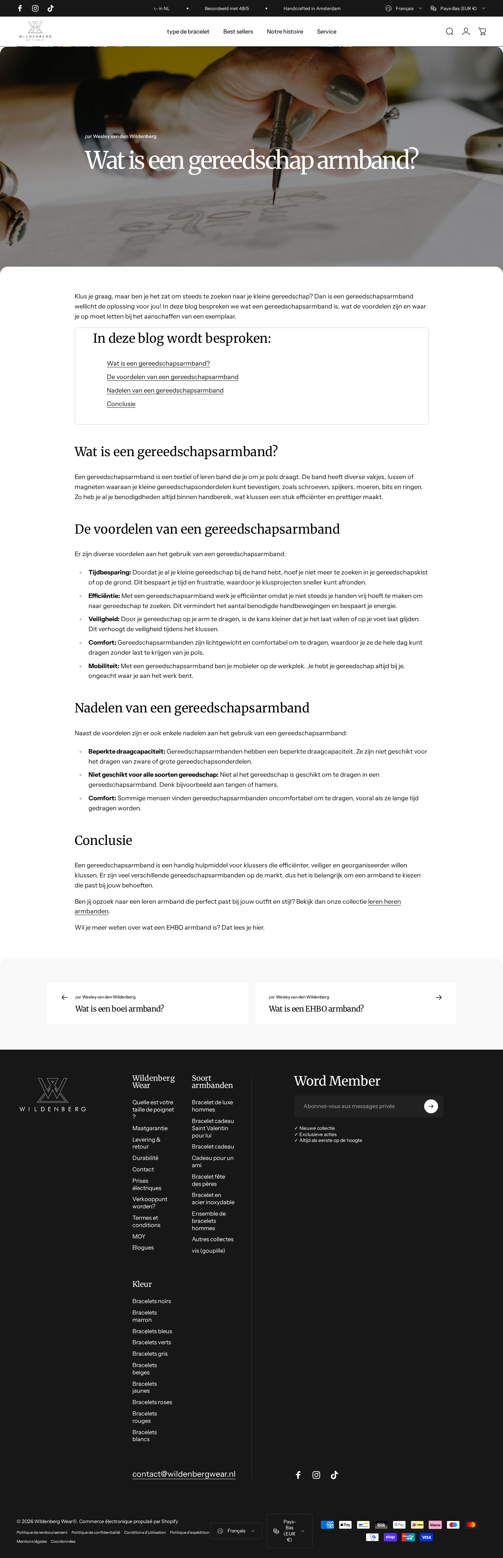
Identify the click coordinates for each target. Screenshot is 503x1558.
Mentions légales (32, 1541)
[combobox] (404, 8)
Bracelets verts (151, 1342)
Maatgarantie (150, 1128)
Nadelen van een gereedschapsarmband (165, 390)
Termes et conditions (146, 1221)
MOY (139, 1236)
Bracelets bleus (152, 1331)
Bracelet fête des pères (208, 1180)
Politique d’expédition (189, 1532)
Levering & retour (146, 1143)
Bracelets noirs (151, 1301)
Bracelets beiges (144, 1369)
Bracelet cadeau (213, 1146)
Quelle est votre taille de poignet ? (153, 1109)
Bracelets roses (152, 1402)
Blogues (143, 1247)
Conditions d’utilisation (145, 1532)
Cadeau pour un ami (213, 1161)
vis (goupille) (208, 1250)
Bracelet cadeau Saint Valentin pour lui (213, 1128)
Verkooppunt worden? (149, 1203)
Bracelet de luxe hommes (212, 1106)
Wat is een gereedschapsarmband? (158, 363)
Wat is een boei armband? (119, 1009)
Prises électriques (146, 1184)
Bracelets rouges (144, 1417)
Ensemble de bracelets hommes (209, 1221)
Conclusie (121, 404)
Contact (143, 1169)
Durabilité (145, 1157)
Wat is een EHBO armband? (316, 1009)
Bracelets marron (144, 1316)
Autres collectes (213, 1239)
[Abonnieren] (431, 1106)
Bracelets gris (150, 1353)
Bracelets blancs (144, 1436)
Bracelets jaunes (144, 1387)
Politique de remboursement (42, 1532)
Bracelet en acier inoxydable (213, 1198)
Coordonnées (63, 1541)
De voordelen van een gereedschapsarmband (173, 377)
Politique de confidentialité (96, 1532)
